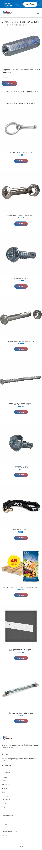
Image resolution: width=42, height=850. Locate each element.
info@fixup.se (6, 765)
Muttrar (37, 70)
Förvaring (5, 784)
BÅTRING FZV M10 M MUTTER (21, 153)
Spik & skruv (15, 70)
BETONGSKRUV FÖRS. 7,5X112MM (21, 404)
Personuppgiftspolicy (9, 832)
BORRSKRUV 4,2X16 (21, 278)
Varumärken (24, 70)
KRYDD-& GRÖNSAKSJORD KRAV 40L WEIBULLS (21, 587)
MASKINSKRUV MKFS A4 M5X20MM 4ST (21, 216)
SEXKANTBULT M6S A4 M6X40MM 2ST (21, 341)
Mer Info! (9, 83)
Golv (3, 792)
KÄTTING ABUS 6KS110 (21, 530)
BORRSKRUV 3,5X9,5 (21, 467)
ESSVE (32, 70)
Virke (3, 807)
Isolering (5, 796)
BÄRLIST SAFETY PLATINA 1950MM (21, 650)
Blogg (4, 820)
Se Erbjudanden (30, 4)
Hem (3, 25)
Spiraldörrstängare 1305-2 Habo (21, 713)
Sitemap (4, 835)
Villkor (4, 828)
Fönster (4, 781)
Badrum (4, 777)
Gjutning (4, 788)
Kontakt (4, 824)
